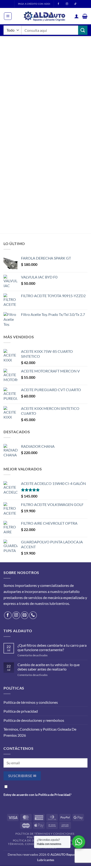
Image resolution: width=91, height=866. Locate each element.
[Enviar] (83, 30)
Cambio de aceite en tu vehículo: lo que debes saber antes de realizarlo (49, 666)
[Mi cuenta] (76, 16)
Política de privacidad (21, 711)
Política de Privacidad (54, 795)
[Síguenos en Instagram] (16, 615)
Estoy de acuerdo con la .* (38, 795)
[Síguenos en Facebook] (8, 615)
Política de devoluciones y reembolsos (34, 720)
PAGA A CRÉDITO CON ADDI (34, 4)
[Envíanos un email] (24, 615)
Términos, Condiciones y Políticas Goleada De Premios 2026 (40, 732)
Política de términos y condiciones (31, 702)
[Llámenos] (33, 615)
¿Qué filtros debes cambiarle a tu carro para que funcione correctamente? (52, 647)
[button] (8, 16)
